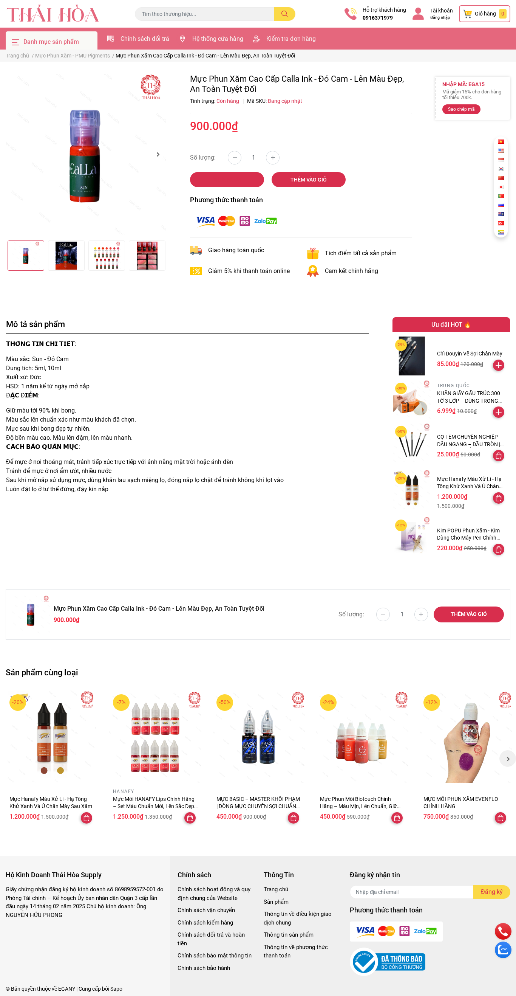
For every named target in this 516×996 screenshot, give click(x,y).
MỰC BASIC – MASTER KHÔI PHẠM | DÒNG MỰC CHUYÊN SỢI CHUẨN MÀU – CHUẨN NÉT (258, 806)
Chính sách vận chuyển (206, 910)
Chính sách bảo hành (204, 968)
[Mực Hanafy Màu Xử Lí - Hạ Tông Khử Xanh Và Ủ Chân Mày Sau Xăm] (411, 489)
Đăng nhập (440, 17)
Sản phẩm (276, 901)
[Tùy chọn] (498, 455)
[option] (86, 154)
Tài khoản (441, 11)
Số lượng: (203, 157)
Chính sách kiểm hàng (205, 922)
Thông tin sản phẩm (289, 934)
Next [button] (158, 154)
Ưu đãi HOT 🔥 (451, 324)
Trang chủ (276, 889)
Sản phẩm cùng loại (42, 672)
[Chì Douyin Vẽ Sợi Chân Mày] (411, 356)
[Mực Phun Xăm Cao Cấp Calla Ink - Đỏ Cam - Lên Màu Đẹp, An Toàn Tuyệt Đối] (86, 154)
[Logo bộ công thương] (387, 961)
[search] (284, 14)
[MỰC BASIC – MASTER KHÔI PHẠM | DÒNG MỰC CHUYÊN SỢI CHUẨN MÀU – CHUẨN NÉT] (259, 736)
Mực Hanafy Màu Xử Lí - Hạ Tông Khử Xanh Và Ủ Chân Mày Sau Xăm (469, 486)
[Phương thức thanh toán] (236, 220)
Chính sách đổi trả (145, 38)
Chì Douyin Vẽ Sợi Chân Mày (469, 354)
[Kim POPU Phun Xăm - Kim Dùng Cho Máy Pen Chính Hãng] (411, 536)
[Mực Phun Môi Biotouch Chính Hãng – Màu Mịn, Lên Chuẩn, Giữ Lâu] (362, 736)
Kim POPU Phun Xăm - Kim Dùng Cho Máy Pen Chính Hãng (468, 537)
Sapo (116, 989)
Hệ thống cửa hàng (217, 38)
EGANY (66, 989)
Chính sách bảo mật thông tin (215, 955)
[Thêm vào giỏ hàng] (498, 365)
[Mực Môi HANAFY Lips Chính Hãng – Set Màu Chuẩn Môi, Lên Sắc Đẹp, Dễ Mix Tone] (155, 736)
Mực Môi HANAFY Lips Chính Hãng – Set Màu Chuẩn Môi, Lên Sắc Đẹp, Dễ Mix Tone (154, 806)
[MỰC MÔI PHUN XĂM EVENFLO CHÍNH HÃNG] (466, 736)
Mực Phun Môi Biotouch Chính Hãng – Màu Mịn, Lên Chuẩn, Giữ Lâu (358, 806)
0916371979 (378, 18)
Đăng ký (492, 891)
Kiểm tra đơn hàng (291, 38)
